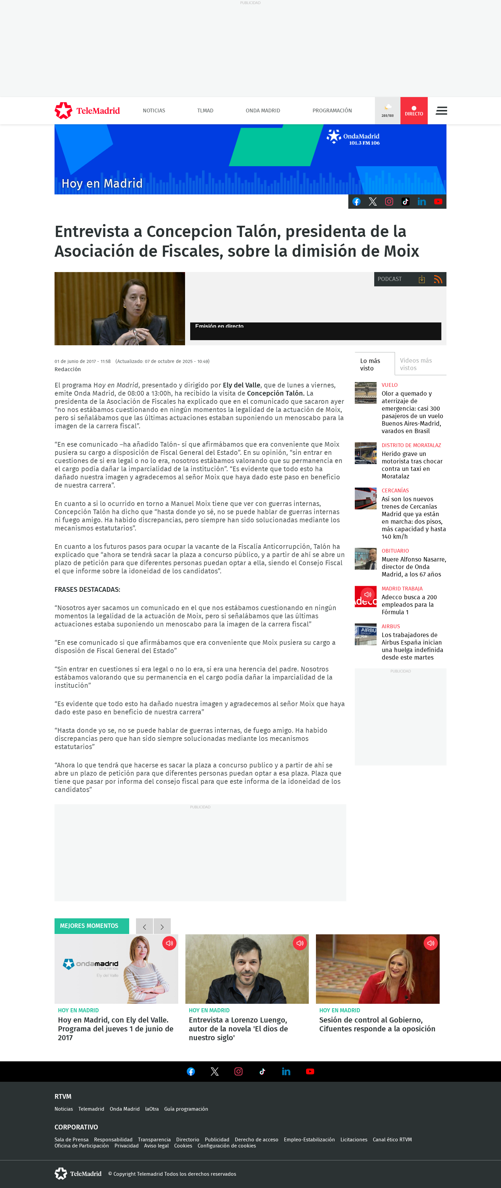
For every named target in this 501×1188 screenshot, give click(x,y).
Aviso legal (156, 1146)
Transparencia (154, 1139)
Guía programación (186, 1109)
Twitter (373, 201)
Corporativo (76, 1127)
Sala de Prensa (72, 1139)
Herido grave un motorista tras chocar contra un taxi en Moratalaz (365, 453)
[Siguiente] (162, 926)
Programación (332, 110)
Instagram (389, 201)
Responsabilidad (113, 1139)
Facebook (356, 201)
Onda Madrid (263, 110)
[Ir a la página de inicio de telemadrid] (87, 110)
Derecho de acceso (256, 1139)
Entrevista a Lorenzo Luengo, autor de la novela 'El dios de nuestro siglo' (247, 969)
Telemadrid (91, 1109)
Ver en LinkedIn (286, 1071)
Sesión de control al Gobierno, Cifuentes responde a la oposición (378, 969)
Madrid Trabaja (402, 588)
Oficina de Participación (82, 1146)
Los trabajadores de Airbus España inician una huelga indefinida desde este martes (365, 634)
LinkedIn (422, 201)
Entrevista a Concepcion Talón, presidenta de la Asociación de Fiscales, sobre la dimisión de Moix (120, 309)
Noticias (154, 110)
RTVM (63, 1096)
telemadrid (78, 1173)
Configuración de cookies (227, 1146)
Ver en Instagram (238, 1071)
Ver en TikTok (262, 1072)
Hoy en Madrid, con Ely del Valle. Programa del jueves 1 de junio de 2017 (116, 969)
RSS (438, 279)
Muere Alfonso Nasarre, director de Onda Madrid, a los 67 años (365, 558)
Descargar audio (422, 279)
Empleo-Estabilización (309, 1139)
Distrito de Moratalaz (411, 445)
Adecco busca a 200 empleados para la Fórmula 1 (365, 596)
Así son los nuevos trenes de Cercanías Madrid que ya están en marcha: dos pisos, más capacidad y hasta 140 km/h (365, 498)
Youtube (438, 201)
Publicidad (217, 1139)
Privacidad (127, 1146)
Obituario (395, 551)
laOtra (152, 1109)
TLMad (205, 110)
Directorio (187, 1139)
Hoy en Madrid (78, 1010)
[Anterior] (144, 926)
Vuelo (390, 385)
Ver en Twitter (215, 1072)
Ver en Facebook (191, 1072)
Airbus (391, 626)
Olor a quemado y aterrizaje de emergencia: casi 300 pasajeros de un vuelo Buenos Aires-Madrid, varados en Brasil (365, 392)
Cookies (183, 1146)
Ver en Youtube (310, 1071)
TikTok (405, 201)
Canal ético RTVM (392, 1139)
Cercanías (395, 490)
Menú (441, 110)
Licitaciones (353, 1139)
